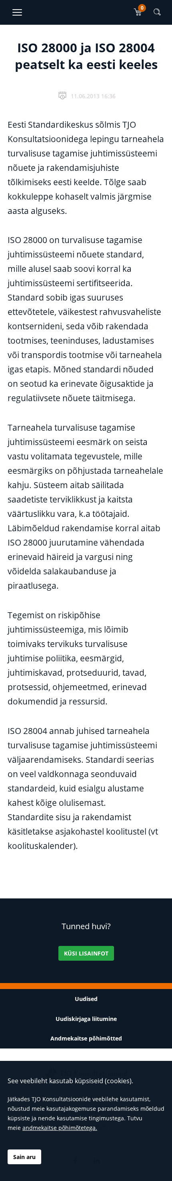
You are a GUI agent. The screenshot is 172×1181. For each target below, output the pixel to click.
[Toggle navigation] (17, 12)
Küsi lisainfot (86, 953)
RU (161, 40)
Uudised (86, 999)
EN (138, 40)
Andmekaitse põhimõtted (86, 1038)
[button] (157, 12)
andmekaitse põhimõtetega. (59, 1128)
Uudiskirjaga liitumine (86, 1019)
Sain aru (24, 1157)
